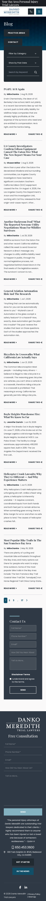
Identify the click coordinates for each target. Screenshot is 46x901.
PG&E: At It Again (14, 89)
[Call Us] (31, 11)
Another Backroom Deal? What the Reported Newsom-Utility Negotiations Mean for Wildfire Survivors (22, 226)
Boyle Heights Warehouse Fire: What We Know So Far (22, 415)
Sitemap (32, 897)
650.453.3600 (24, 847)
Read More (9, 134)
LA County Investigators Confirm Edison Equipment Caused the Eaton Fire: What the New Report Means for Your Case (23, 151)
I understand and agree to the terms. (23, 680)
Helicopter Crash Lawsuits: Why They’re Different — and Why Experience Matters (23, 476)
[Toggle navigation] (39, 11)
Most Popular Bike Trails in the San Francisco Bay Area (22, 542)
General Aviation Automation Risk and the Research (21, 292)
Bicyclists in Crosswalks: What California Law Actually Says (22, 356)
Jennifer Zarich (15, 422)
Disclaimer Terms (21, 674)
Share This (34, 134)
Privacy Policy (34, 894)
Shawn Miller (13, 162)
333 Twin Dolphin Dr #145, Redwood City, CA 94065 (24, 853)
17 (22, 600)
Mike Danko (13, 94)
